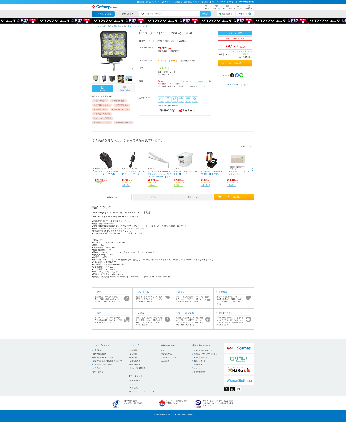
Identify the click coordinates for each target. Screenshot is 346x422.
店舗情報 (178, 2)
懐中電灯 (146, 26)
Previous (93, 169)
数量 (221, 54)
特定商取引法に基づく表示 (103, 357)
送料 (99, 292)
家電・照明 (106, 26)
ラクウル (165, 350)
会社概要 (133, 354)
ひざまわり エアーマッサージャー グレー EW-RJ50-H (106, 173)
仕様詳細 (153, 197)
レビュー (142, 313)
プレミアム (143, 292)
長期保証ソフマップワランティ (205, 354)
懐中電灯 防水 (119, 101)
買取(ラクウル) (226, 313)
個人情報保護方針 (100, 354)
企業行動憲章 (135, 361)
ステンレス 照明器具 (104, 118)
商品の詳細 (112, 197)
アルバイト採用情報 (137, 368)
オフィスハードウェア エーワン (142, 391)
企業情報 (133, 357)
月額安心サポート (200, 357)
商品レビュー (193, 197)
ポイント (182, 292)
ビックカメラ (135, 381)
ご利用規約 (97, 350)
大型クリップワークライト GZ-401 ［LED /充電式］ (212, 173)
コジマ (132, 384)
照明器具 (117, 26)
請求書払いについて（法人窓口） (196, 2)
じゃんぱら (134, 388)
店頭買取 (165, 361)
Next (252, 169)
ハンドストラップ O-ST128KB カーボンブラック (133, 173)
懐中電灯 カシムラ (103, 122)
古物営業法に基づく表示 (102, 365)
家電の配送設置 (199, 372)
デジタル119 (198, 368)
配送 (99, 313)
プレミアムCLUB (218, 2)
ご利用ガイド (151, 2)
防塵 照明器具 (122, 105)
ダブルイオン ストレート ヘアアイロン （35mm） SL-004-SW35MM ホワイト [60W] (159, 174)
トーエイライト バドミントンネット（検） (238, 173)
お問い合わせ (232, 2)
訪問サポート (199, 365)
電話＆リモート (199, 361)
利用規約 (140, 2)
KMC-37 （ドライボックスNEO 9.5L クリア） (186, 173)
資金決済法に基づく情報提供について (107, 361)
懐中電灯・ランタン (131, 26)
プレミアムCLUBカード (203, 350)
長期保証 (223, 292)
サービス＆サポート (165, 2)
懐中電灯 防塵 (101, 109)
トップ (96, 26)
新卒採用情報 (135, 365)
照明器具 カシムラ (121, 109)
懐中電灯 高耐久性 (124, 122)
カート (246, 14)
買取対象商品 (167, 354)
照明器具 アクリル (103, 105)
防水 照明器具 (101, 101)
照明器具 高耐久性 (103, 114)
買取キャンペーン (169, 357)
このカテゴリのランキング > (236, 85)
